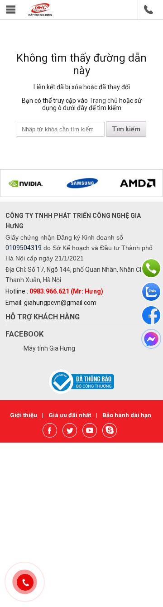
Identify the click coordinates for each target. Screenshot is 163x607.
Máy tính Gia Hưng (49, 348)
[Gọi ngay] (151, 268)
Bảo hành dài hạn (126, 415)
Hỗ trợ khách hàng (42, 317)
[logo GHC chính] (40, 14)
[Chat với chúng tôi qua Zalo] (151, 292)
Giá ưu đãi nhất (70, 415)
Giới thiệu (24, 415)
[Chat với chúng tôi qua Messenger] (151, 339)
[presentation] (18, 184)
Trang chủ (103, 100)
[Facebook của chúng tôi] (151, 315)
